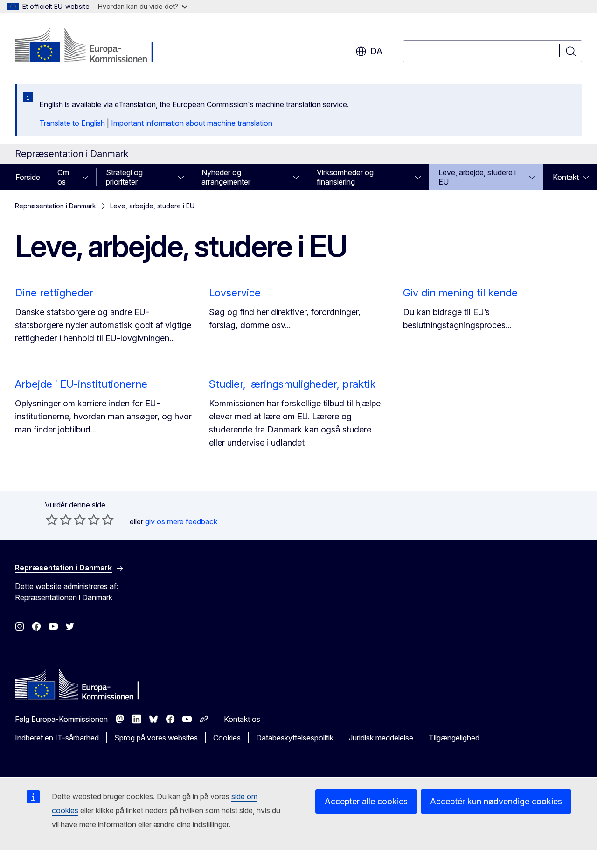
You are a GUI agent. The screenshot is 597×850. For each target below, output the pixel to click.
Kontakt (566, 177)
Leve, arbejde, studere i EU (477, 177)
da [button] (376, 51)
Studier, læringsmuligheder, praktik (292, 384)
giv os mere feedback (181, 521)
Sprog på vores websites (156, 737)
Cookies (227, 737)
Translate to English (72, 123)
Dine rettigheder (54, 293)
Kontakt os (242, 719)
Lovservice (235, 293)
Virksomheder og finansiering (345, 177)
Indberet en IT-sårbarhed (57, 737)
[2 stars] (59, 520)
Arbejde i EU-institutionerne (81, 384)
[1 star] (52, 520)
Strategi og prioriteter (124, 177)
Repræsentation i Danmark (55, 206)
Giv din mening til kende (460, 293)
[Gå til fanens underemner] (88, 177)
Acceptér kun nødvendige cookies (496, 801)
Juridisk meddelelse (381, 737)
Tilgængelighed (454, 737)
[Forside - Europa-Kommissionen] (90, 46)
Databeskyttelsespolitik (294, 737)
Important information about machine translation (191, 123)
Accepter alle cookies (366, 801)
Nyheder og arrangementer (225, 177)
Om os (63, 177)
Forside (27, 177)
